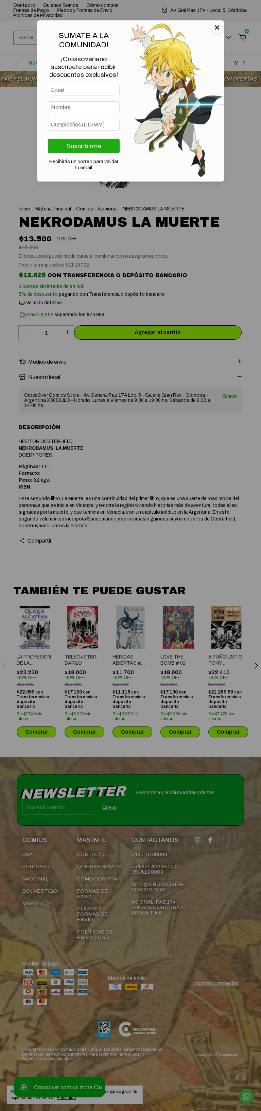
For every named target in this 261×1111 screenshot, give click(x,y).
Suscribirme (83, 146)
